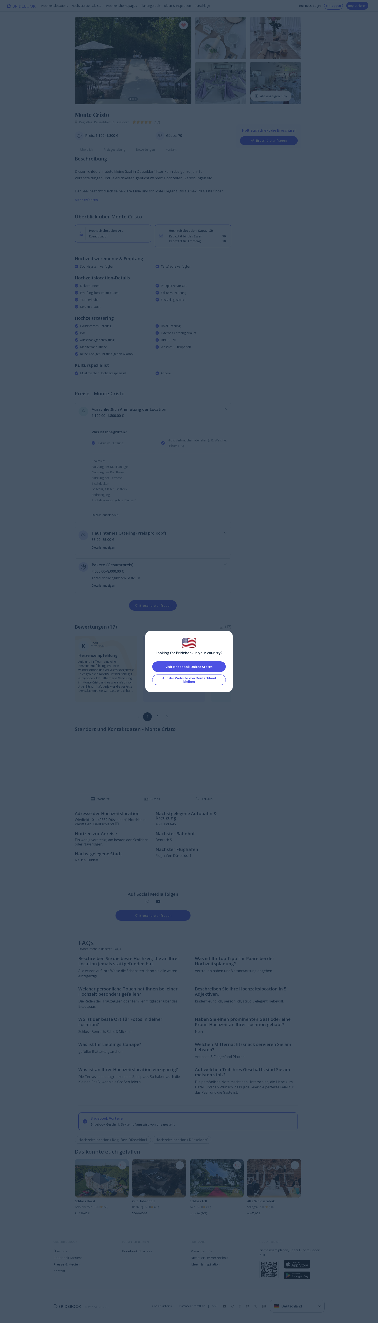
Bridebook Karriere (67, 1257)
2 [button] (157, 716)
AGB (214, 1306)
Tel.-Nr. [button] (207, 799)
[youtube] (158, 901)
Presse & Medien (66, 1264)
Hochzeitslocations (54, 5)
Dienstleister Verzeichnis (209, 1257)
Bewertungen (145, 149)
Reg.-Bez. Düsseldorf (95, 122)
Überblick (86, 149)
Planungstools (150, 5)
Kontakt (171, 149)
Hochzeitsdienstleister (87, 5)
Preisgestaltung (114, 149)
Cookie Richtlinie (162, 1306)
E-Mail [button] (155, 799)
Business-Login (310, 5)
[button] (82, 60)
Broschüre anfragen (271, 140)
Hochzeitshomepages (121, 5)
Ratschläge (202, 5)
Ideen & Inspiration (177, 5)
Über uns (60, 1251)
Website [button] (103, 799)
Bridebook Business (137, 1251)
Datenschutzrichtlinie (192, 1306)
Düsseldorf (120, 122)
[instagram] (147, 901)
